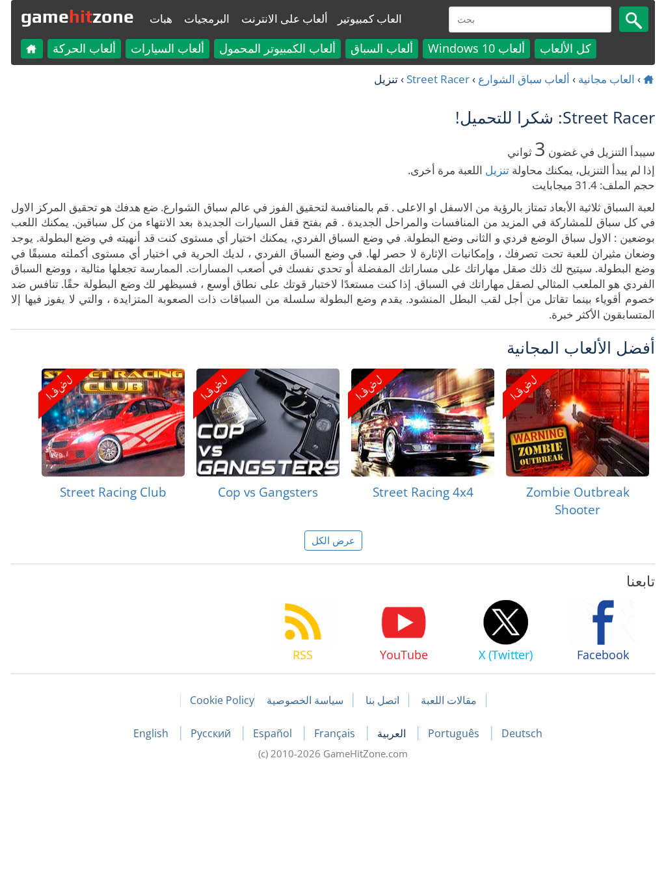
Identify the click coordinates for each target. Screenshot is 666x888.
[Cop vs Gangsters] (268, 423)
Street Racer (438, 79)
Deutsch (521, 733)
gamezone (77, 16)
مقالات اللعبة (449, 700)
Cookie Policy (222, 700)
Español (274, 733)
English (152, 733)
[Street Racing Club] (113, 423)
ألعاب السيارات (167, 48)
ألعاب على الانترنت (284, 18)
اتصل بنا (382, 700)
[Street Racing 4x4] (422, 423)
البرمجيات (207, 18)
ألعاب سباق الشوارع (524, 79)
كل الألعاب (565, 48)
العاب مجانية (606, 79)
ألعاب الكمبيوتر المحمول (277, 48)
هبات (161, 18)
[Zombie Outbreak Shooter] (577, 423)
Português (455, 733)
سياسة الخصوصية (305, 700)
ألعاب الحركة (84, 48)
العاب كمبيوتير (370, 18)
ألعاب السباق (382, 48)
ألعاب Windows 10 (476, 48)
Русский (212, 733)
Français (336, 733)
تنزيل (497, 170)
